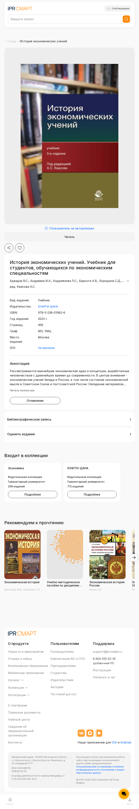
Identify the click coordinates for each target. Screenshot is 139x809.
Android (125, 742)
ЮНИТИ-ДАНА (48, 306)
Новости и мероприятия (26, 651)
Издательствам (61, 680)
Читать (69, 237)
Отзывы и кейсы (20, 659)
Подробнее (32, 494)
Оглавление (35, 400)
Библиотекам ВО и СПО (67, 659)
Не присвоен (46, 348)
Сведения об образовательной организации (20, 731)
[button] (69, 419)
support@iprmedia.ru (107, 651)
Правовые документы (24, 712)
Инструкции (102, 670)
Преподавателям (62, 666)
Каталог (10, 804)
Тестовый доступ (63, 694)
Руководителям (61, 651)
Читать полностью (22, 390)
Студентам (58, 673)
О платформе (17, 705)
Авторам (56, 687)
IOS (114, 742)
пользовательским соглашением (93, 766)
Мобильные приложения (26, 673)
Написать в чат (104, 677)
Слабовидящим (120, 8)
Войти (129, 804)
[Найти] (126, 19)
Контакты (15, 742)
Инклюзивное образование (28, 666)
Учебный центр (19, 719)
